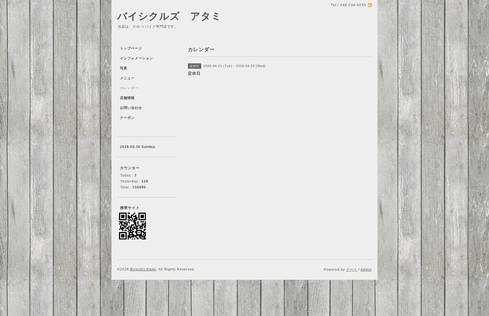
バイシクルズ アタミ (169, 16)
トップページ (131, 48)
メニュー (127, 78)
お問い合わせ (131, 108)
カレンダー (129, 88)
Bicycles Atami (143, 269)
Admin (366, 270)
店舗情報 (127, 98)
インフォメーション (136, 58)
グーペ (351, 270)
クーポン (127, 118)
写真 (123, 68)
